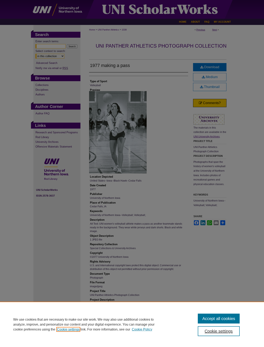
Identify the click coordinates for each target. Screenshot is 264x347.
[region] (132, 324)
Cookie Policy (142, 329)
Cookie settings (68, 329)
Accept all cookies (218, 318)
